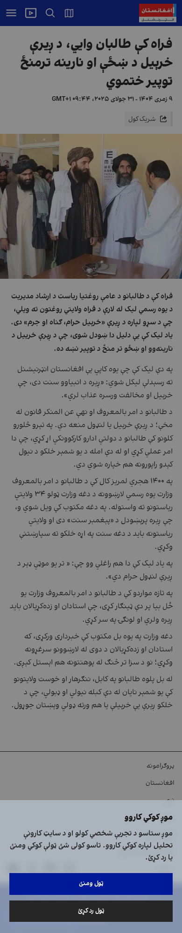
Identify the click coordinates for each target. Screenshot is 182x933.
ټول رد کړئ (91, 911)
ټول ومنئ (91, 883)
